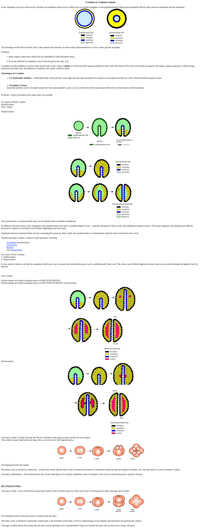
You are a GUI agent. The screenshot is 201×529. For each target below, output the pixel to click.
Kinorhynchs (16, 250)
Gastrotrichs (12, 245)
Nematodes (11, 242)
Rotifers (10, 247)
